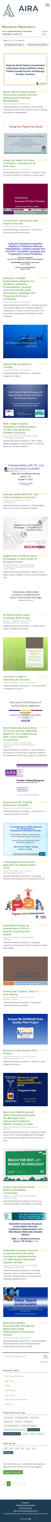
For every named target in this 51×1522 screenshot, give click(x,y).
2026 (5, 1448)
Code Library (8, 1418)
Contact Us (25, 1502)
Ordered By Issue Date (37, 44)
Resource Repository (18, 27)
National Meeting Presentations (15, 1430)
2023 (22, 1448)
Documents (35, 1418)
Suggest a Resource (13, 1472)
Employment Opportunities (25, 1505)
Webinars (40, 1434)
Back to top (24, 1519)
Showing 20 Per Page (13, 44)
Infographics (28, 1422)
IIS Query (18, 1422)
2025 (11, 1448)
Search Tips (44, 1362)
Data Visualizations (21, 1418)
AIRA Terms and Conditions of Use (25, 1511)
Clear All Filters (45, 33)
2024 (17, 1448)
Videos (32, 1434)
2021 (34, 1448)
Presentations (33, 1430)
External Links (8, 1422)
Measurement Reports (29, 1426)
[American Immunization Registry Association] (21, 10)
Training (25, 1434)
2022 (28, 1448)
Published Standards (11, 1434)
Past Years (8, 1452)
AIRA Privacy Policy (25, 1508)
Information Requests (11, 1426)
